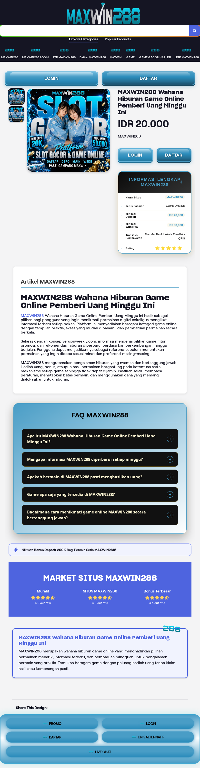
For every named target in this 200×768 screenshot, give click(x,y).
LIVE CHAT (103, 752)
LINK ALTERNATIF (151, 738)
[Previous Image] (31, 131)
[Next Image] (106, 131)
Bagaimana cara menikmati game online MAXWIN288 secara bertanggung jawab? (86, 515)
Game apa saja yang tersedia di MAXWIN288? (71, 494)
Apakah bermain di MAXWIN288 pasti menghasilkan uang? (84, 477)
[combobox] (95, 30)
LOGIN (51, 78)
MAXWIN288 (32, 316)
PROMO (55, 724)
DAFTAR (148, 78)
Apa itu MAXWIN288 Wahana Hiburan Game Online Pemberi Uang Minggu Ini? (91, 438)
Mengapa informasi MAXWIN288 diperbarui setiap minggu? (85, 459)
